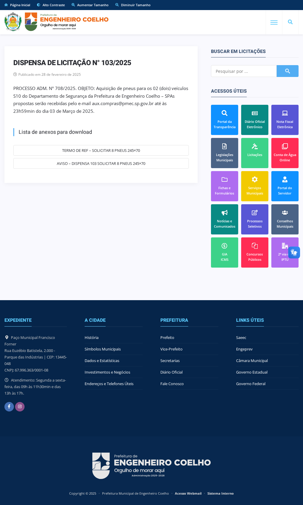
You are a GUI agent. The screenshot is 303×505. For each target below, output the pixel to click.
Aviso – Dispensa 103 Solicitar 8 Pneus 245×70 (101, 163)
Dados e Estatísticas (102, 360)
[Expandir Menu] (274, 22)
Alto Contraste (53, 5)
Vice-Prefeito (171, 349)
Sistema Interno (220, 493)
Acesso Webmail (188, 493)
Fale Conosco (172, 383)
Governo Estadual (251, 372)
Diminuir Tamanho (135, 5)
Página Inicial (19, 5)
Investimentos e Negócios (107, 372)
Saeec (241, 337)
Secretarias (170, 360)
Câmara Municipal (252, 360)
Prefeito (167, 337)
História (92, 337)
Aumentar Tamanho (92, 5)
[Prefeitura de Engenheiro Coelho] (56, 21)
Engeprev (244, 349)
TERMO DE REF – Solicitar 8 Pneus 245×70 (101, 150)
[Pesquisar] (290, 22)
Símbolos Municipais (103, 349)
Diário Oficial (171, 372)
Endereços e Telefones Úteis (109, 383)
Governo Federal (250, 383)
